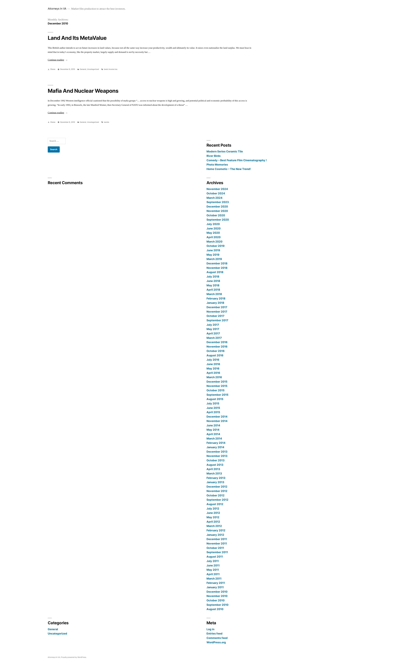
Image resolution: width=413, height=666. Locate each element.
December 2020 (217, 206)
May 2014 (212, 429)
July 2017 (212, 324)
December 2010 (216, 591)
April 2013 (213, 469)
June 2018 (213, 281)
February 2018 (215, 298)
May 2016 (212, 368)
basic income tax (110, 69)
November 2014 (216, 421)
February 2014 (215, 442)
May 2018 (212, 285)
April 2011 (213, 574)
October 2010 (215, 600)
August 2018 (214, 272)
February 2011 (215, 582)
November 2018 (216, 267)
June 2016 (213, 364)
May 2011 (212, 569)
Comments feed (217, 638)
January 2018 (215, 302)
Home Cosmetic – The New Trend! (228, 169)
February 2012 (215, 530)
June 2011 (213, 565)
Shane (52, 69)
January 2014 (215, 447)
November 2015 (216, 386)
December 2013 (216, 451)
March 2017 (214, 337)
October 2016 (215, 351)
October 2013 (215, 460)
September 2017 (217, 320)
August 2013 (214, 464)
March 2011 (213, 578)
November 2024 (217, 189)
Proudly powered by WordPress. (73, 657)
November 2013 (216, 456)
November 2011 (216, 543)
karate (106, 122)
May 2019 (212, 254)
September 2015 (217, 394)
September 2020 (217, 219)
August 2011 (214, 556)
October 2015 (215, 390)
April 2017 (213, 333)
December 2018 (216, 263)
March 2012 (214, 526)
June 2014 (213, 425)
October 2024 (215, 193)
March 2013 (214, 473)
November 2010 (216, 596)
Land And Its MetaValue (77, 38)
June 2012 (213, 512)
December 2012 (216, 486)
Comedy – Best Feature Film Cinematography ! (236, 160)
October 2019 (215, 245)
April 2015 (213, 412)
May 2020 (213, 232)
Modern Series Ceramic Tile (224, 151)
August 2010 (214, 609)
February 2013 (215, 477)
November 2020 (217, 211)
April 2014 (213, 434)
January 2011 (215, 587)
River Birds (213, 155)
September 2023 (217, 202)
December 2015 (216, 381)
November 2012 (216, 491)
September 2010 (217, 604)
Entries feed (214, 633)
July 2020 (213, 224)
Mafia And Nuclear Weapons (83, 91)
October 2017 (215, 316)
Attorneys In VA (57, 8)
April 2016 (213, 372)
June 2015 (213, 407)
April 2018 (213, 289)
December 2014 (216, 416)
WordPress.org (216, 642)
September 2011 (217, 552)
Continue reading (58, 59)
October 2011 (215, 548)
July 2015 (212, 403)
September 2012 (217, 499)
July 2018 (212, 276)
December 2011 (216, 539)
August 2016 (214, 355)
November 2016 (216, 346)
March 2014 (214, 438)
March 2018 (214, 294)
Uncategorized (93, 69)
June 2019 (213, 250)
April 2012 (213, 521)
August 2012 (214, 504)
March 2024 (214, 197)
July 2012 (212, 508)
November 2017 (216, 311)
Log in (210, 629)
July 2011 (212, 561)
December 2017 (216, 307)
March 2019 (214, 259)
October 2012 (215, 495)
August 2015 (214, 399)
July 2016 (212, 359)
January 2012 (215, 534)
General (83, 69)
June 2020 (213, 228)
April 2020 (213, 237)
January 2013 (215, 482)
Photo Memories (217, 164)
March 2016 (214, 377)
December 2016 (216, 342)
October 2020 (215, 215)
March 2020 (214, 241)
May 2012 (212, 517)
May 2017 (212, 329)
